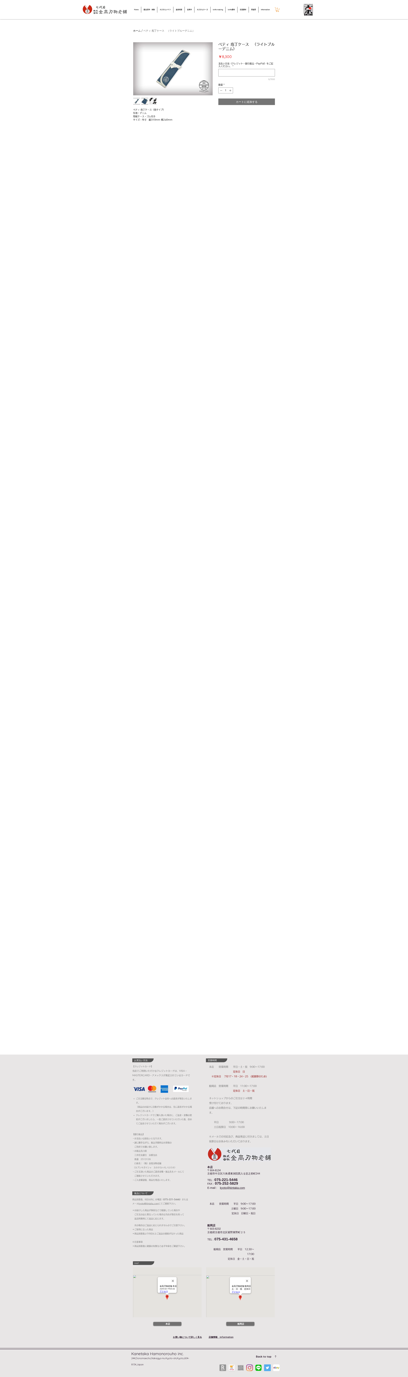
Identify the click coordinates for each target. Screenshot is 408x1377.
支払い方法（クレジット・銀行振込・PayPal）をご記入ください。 (245, 64)
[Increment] (231, 90)
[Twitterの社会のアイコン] (267, 1367)
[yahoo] (231, 1367)
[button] (277, 9)
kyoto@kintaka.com (232, 1187)
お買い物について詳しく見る (187, 1337)
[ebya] (276, 1367)
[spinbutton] (226, 90)
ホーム (137, 30)
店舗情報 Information (221, 1337)
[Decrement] (221, 90)
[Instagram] (249, 1367)
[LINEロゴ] (258, 1367)
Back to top (263, 1356)
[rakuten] (222, 1367)
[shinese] (240, 1367)
